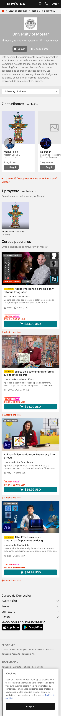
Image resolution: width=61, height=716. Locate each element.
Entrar (54, 3)
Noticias (26, 667)
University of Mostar (30, 34)
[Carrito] (46, 4)
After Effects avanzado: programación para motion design (24, 539)
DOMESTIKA (16, 4)
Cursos (5, 649)
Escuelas (49, 649)
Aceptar (30, 706)
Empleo (23, 649)
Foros (31, 649)
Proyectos (14, 649)
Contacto (17, 667)
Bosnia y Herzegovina (42, 10)
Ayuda (40, 667)
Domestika (6, 667)
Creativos (39, 649)
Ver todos (32, 104)
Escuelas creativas (17, 10)
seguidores (10, 162)
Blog (34, 667)
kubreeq (6, 234)
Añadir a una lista (12, 332)
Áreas (6, 606)
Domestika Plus (28, 654)
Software (8, 611)
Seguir (21, 48)
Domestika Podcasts (11, 654)
